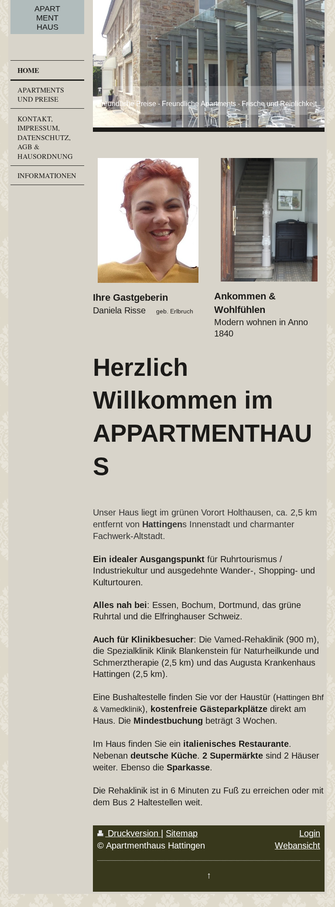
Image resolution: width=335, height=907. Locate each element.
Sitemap (182, 833)
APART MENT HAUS (47, 17)
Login (309, 833)
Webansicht (297, 845)
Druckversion (133, 833)
